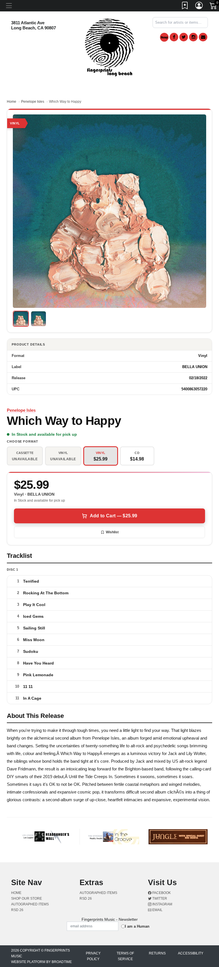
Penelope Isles (32, 102)
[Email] (203, 37)
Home (11, 102)
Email (157, 910)
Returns (157, 953)
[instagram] (193, 37)
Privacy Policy (93, 956)
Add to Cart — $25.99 (113, 515)
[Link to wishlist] (185, 6)
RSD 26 (17, 910)
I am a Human (137, 926)
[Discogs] (164, 37)
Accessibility (190, 953)
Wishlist (112, 532)
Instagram (161, 904)
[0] (213, 7)
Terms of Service (125, 956)
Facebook (161, 893)
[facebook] (174, 37)
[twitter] (183, 37)
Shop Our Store (26, 899)
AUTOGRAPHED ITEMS (30, 904)
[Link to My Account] (199, 6)
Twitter (159, 899)
